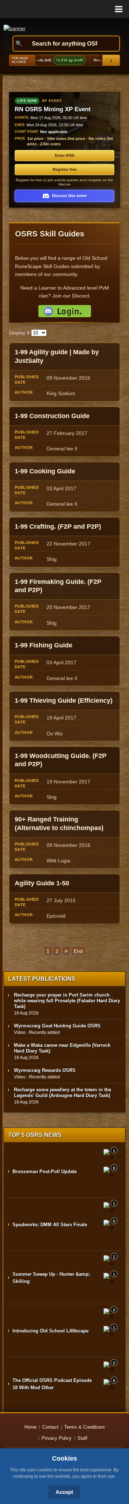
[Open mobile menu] (64, 9)
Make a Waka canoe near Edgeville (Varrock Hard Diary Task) (62, 1048)
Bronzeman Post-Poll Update (45, 1171)
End (78, 951)
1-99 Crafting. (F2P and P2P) (58, 526)
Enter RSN (64, 155)
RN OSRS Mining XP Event (53, 109)
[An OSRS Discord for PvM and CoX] (64, 311)
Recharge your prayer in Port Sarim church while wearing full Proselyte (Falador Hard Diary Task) (67, 1000)
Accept (64, 1492)
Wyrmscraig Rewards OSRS (45, 1070)
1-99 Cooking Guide (45, 471)
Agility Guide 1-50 (42, 883)
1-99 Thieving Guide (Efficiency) (64, 700)
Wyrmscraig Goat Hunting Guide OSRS (57, 1026)
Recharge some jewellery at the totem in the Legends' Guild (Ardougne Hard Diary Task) (62, 1092)
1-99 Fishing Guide (43, 645)
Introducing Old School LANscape (51, 1331)
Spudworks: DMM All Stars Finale (50, 1224)
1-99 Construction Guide (52, 416)
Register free (65, 169)
